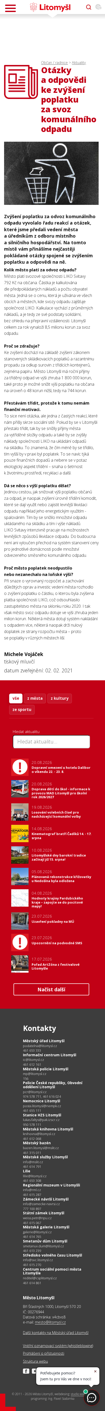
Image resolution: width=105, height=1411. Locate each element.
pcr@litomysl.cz (35, 1092)
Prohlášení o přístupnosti (43, 1353)
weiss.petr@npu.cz (37, 1218)
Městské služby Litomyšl (45, 1156)
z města (35, 698)
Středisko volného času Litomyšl (52, 1255)
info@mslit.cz (33, 1162)
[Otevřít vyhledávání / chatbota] (89, 7)
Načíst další (51, 989)
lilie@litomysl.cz (35, 1176)
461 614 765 (32, 1236)
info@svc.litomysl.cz (38, 1260)
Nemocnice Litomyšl (41, 1100)
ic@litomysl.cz (33, 1060)
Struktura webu (35, 1361)
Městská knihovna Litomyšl (48, 1129)
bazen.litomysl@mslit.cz (41, 1148)
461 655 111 (32, 1110)
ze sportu (21, 709)
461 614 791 (32, 1166)
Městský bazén (37, 1142)
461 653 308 (32, 1180)
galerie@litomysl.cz (37, 1232)
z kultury (60, 698)
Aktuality (79, 62)
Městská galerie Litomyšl (46, 1227)
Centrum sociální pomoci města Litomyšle (52, 1271)
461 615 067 (32, 1222)
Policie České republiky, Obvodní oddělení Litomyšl (52, 1084)
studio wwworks (81, 1394)
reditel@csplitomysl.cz (40, 1278)
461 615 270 (32, 1264)
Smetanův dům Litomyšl (45, 1241)
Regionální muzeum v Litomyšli (51, 1185)
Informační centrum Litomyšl (49, 1054)
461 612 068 (32, 1138)
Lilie (26, 1171)
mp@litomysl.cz (34, 1074)
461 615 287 (32, 1194)
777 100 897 (32, 1208)
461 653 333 (32, 1050)
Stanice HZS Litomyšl (42, 1115)
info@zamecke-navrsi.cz (41, 1204)
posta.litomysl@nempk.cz (42, 1106)
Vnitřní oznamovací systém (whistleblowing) (58, 1345)
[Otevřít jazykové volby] (98, 7)
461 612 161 (32, 1064)
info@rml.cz (32, 1190)
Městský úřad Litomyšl (43, 1040)
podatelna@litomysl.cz (40, 1046)
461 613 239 (32, 1250)
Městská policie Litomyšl (45, 1068)
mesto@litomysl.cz (50, 1322)
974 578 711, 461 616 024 (42, 1096)
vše (15, 698)
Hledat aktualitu (26, 731)
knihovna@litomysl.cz (39, 1134)
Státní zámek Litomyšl (43, 1212)
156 (26, 1078)
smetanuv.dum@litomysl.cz (43, 1246)
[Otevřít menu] (10, 8)
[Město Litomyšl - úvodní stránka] (50, 7)
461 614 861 (32, 1283)
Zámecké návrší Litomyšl (46, 1199)
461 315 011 (32, 1152)
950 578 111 (32, 1124)
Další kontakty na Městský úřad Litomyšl (55, 1332)
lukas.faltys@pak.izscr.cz (41, 1120)
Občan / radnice (54, 62)
